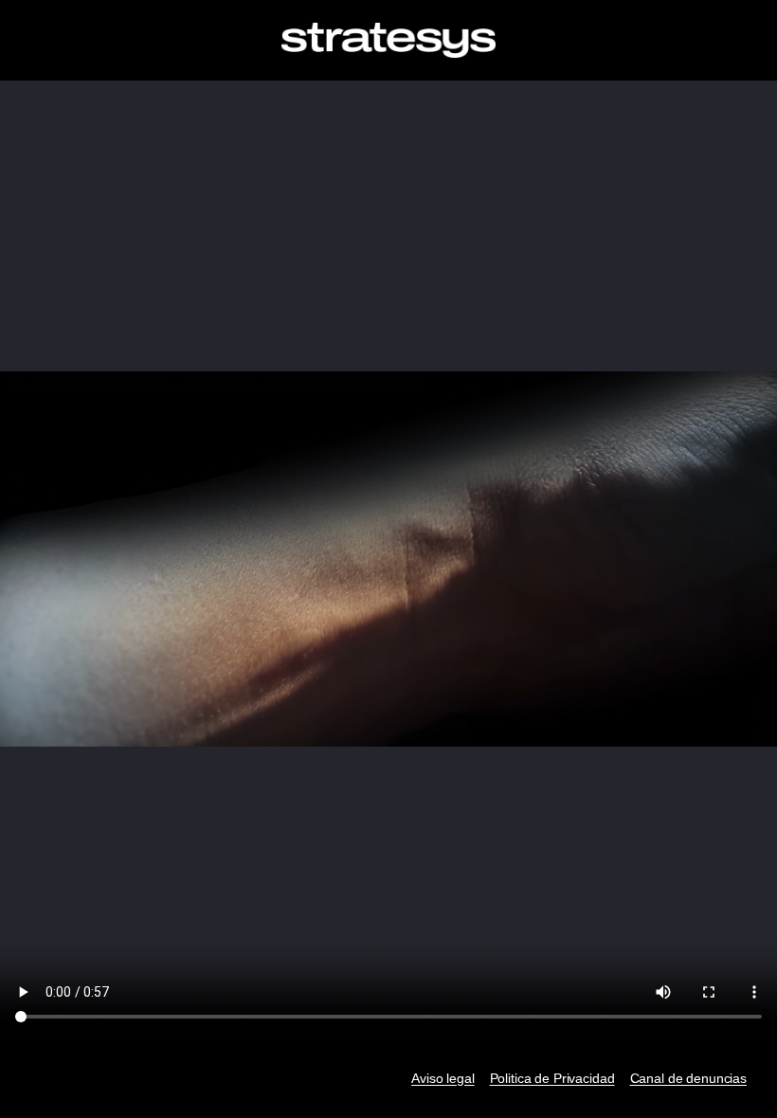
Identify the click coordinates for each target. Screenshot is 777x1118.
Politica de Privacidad (552, 1078)
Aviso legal (442, 1078)
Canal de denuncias (688, 1078)
